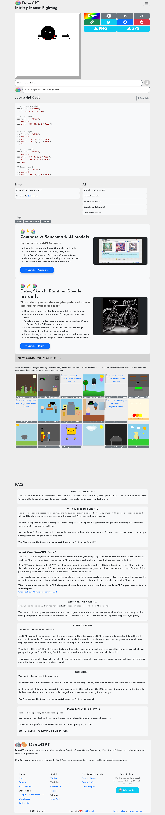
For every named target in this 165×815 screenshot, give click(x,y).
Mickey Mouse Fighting (36, 8)
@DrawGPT (33, 196)
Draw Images (88, 787)
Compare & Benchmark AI (31, 795)
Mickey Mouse (32, 222)
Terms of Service (135, 811)
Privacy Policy (119, 811)
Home (22, 778)
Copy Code (144, 98)
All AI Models (25, 787)
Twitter (53, 778)
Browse (22, 782)
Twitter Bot (24, 803)
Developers (24, 799)
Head (19, 222)
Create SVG (87, 782)
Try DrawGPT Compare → (37, 270)
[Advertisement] (117, 49)
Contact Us (55, 787)
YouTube (54, 782)
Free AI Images (89, 778)
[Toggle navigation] (146, 3)
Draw (92, 16)
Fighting (46, 222)
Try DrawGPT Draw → (35, 346)
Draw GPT (55, 799)
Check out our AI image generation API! (37, 592)
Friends (53, 791)
